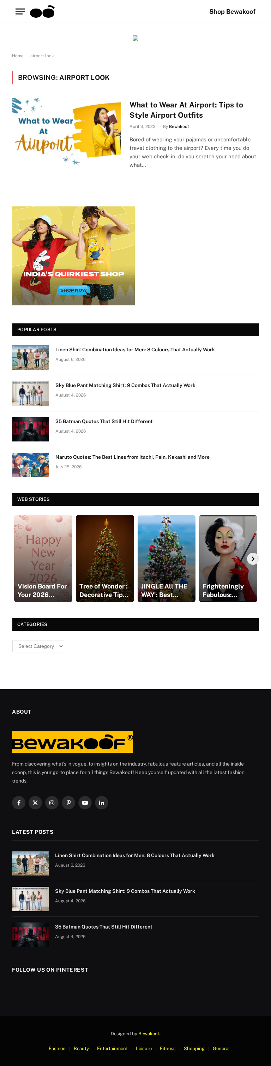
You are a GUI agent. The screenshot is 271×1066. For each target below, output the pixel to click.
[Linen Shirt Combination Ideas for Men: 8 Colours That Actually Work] (30, 357)
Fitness (168, 1048)
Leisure (144, 1048)
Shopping (194, 1048)
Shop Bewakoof (232, 11)
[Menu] (20, 11)
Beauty (81, 1048)
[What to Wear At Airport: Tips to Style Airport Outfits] (66, 133)
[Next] (253, 559)
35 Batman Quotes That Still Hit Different (104, 421)
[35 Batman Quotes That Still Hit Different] (30, 429)
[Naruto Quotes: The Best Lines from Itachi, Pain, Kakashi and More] (30, 465)
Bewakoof (179, 126)
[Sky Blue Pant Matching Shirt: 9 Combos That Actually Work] (30, 393)
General (221, 1048)
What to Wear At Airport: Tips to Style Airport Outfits (186, 109)
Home (18, 55)
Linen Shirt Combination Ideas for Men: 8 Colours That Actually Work (135, 349)
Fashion (57, 1048)
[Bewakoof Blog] (42, 11)
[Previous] (18, 559)
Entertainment (112, 1048)
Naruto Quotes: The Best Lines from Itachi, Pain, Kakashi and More (132, 457)
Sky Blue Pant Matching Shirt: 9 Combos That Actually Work (125, 385)
